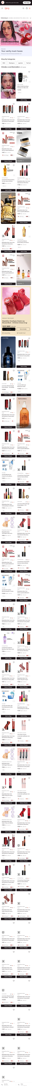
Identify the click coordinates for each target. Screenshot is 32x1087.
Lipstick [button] (20, 63)
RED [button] (4, 63)
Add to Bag (24, 100)
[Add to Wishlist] (29, 72)
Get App (27, 2)
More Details (23, 329)
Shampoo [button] (12, 63)
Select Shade (8, 161)
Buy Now (9, 329)
